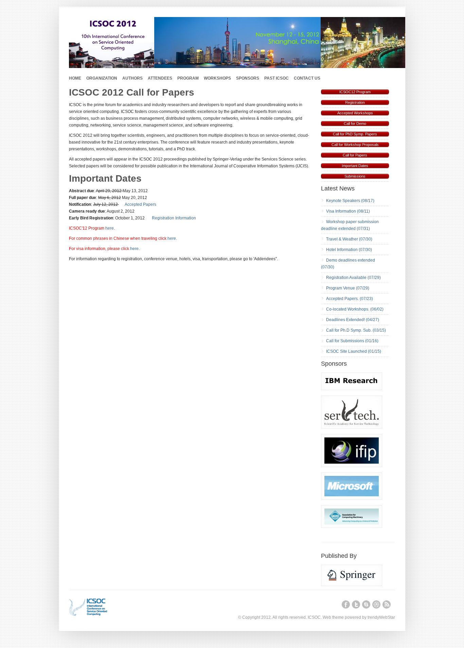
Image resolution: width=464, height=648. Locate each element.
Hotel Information (342, 249)
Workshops (217, 78)
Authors (132, 78)
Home (75, 78)
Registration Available (346, 277)
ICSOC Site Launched (346, 351)
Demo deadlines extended (350, 260)
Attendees (160, 78)
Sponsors (247, 78)
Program (188, 78)
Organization (101, 78)
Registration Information (174, 218)
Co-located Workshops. (347, 309)
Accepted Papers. (342, 298)
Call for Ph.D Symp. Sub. (349, 330)
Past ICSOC (276, 78)
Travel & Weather (342, 239)
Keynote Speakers (343, 200)
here (109, 228)
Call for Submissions (345, 340)
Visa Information (341, 211)
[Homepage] (100, 607)
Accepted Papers (140, 204)
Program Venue (340, 288)
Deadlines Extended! (345, 319)
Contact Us (307, 78)
